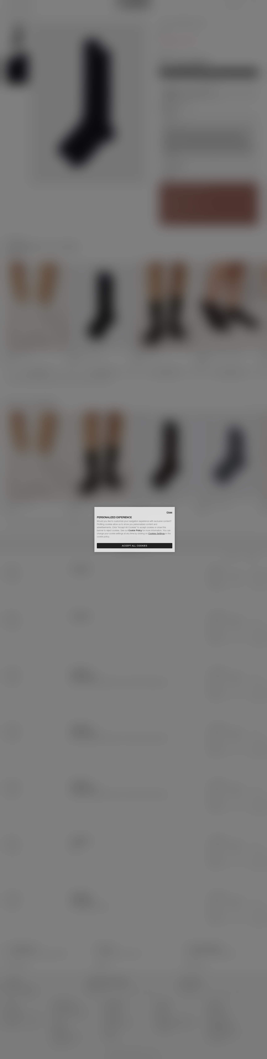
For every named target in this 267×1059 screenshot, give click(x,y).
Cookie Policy (135, 530)
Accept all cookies (134, 545)
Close (169, 512)
